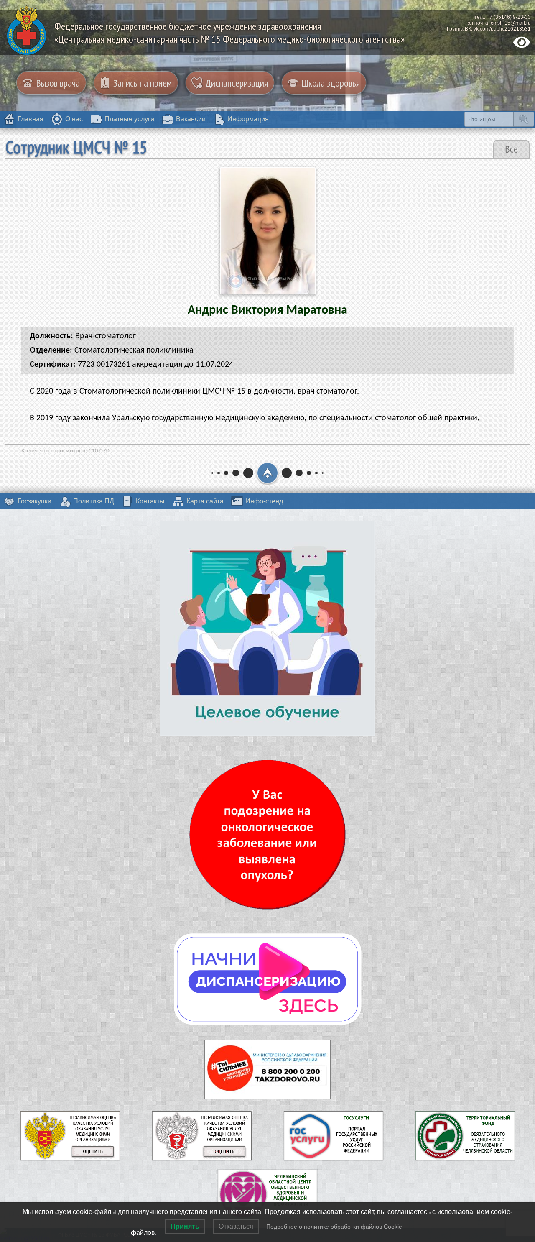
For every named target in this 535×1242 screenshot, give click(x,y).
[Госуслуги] (333, 1156)
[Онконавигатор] (267, 834)
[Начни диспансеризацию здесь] (268, 979)
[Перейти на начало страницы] (267, 473)
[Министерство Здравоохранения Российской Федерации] (202, 1156)
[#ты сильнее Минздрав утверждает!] (267, 1069)
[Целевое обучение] (267, 628)
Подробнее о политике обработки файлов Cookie (334, 1226)
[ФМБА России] (70, 1156)
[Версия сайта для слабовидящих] (521, 42)
